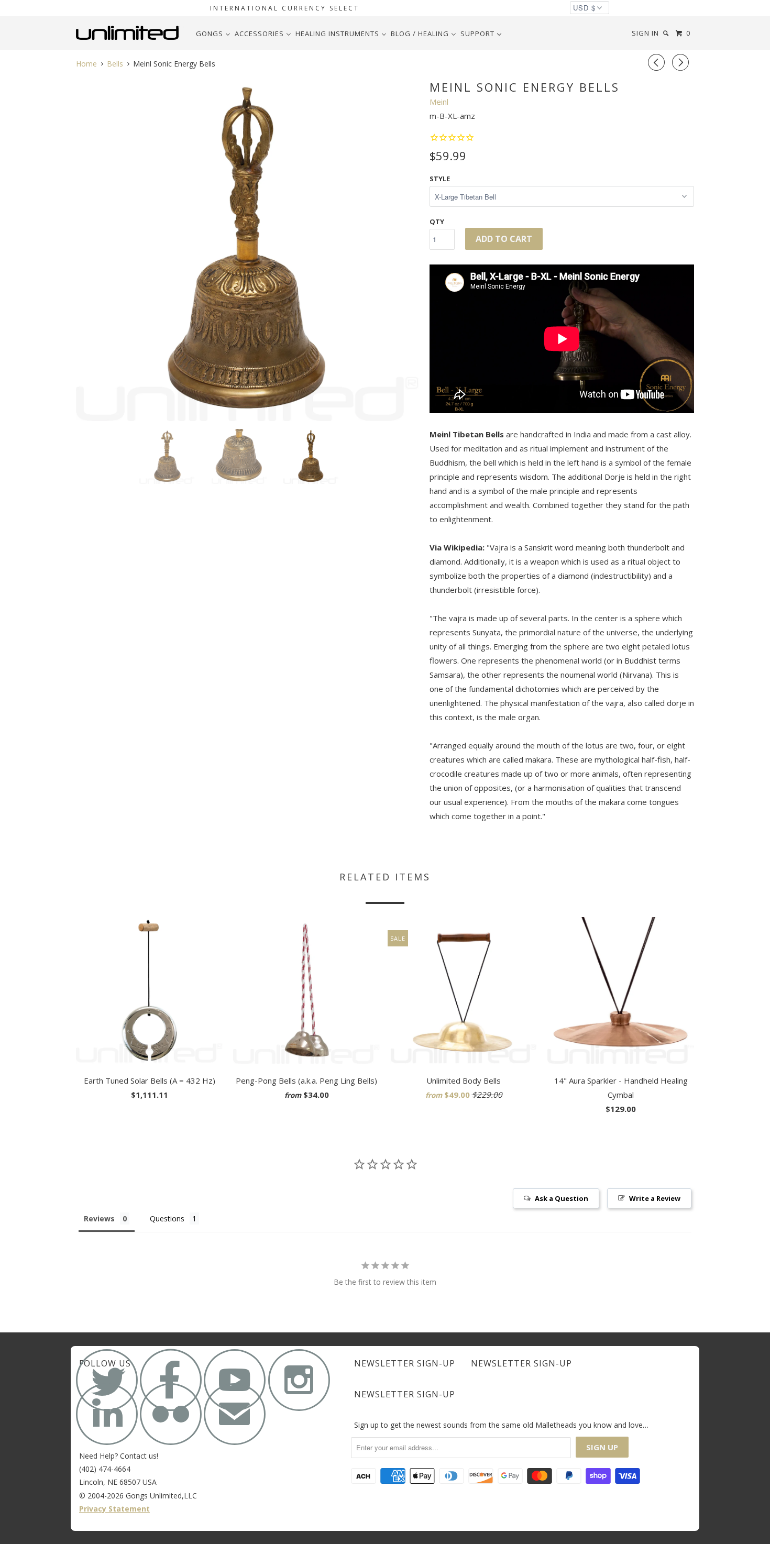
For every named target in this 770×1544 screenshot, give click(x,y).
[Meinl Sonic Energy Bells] (247, 249)
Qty (437, 221)
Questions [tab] (167, 1218)
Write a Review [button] (654, 1198)
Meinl (439, 101)
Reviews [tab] (99, 1218)
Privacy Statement (114, 1509)
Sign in (645, 33)
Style (440, 178)
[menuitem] (213, 33)
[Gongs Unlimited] (129, 33)
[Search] (667, 33)
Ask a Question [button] (561, 1198)
